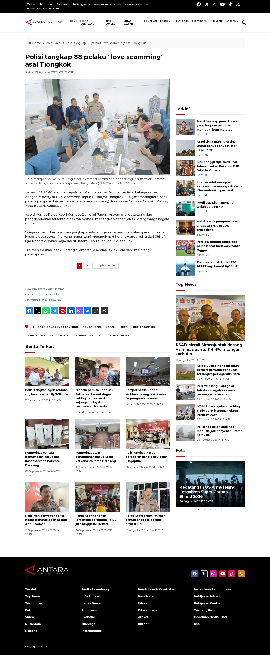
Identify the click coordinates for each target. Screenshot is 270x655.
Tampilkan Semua (105, 265)
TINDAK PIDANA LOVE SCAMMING (55, 327)
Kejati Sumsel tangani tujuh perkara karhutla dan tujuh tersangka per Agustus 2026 (218, 370)
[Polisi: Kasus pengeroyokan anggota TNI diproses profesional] (185, 227)
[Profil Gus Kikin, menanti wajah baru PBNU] (185, 208)
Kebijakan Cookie (207, 603)
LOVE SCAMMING (120, 335)
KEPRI (124, 327)
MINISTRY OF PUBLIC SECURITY (82, 335)
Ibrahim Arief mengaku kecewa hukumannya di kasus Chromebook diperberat (219, 186)
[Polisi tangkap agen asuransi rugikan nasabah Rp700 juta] (47, 371)
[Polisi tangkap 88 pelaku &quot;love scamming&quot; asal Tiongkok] (210, 317)
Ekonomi (165, 21)
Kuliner (143, 624)
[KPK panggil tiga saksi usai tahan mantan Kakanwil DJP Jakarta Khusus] (185, 168)
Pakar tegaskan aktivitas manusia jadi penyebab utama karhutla (219, 431)
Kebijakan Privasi (207, 596)
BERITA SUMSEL (144, 327)
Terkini (31, 4)
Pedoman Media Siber (210, 617)
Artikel (143, 617)
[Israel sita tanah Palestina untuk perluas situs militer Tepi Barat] (185, 147)
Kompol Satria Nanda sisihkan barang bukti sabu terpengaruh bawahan (146, 394)
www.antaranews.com (107, 4)
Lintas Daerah (128, 22)
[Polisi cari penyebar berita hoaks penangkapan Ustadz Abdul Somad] (47, 497)
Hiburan (217, 21)
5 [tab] (222, 510)
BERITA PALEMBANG (41, 335)
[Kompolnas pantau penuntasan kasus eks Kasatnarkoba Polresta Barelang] (47, 434)
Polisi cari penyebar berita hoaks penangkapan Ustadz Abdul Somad (46, 520)
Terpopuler (46, 4)
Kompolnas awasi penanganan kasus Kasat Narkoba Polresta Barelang (95, 457)
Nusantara (33, 624)
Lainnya (231, 21)
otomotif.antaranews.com (43, 8)
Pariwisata (199, 21)
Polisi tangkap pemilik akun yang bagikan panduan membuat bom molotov (217, 125)
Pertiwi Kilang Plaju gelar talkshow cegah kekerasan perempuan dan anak (217, 390)
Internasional (92, 631)
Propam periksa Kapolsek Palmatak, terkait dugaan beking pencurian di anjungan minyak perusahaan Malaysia (94, 398)
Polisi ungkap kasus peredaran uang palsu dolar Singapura (146, 457)
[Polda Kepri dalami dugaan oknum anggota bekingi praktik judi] (148, 497)
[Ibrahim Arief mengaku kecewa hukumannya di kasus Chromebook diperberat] (185, 188)
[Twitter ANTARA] (207, 4)
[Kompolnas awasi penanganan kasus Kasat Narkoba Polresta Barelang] (97, 434)
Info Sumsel (110, 22)
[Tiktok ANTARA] (230, 4)
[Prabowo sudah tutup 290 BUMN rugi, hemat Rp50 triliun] (185, 268)
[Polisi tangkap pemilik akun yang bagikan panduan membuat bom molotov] (185, 127)
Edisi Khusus (147, 610)
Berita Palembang (87, 22)
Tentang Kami (81, 4)
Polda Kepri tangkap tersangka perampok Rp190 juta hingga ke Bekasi (96, 520)
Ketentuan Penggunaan (212, 589)
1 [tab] (198, 510)
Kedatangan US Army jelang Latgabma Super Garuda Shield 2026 (207, 492)
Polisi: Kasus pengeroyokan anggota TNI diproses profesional (217, 226)
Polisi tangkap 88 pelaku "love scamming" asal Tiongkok (105, 43)
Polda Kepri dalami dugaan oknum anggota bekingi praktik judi (146, 520)
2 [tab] (204, 510)
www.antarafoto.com (138, 4)
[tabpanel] (210, 484)
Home (36, 43)
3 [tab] (210, 510)
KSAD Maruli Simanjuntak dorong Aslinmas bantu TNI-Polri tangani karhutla (209, 349)
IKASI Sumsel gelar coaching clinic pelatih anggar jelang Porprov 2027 (218, 411)
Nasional (31, 631)
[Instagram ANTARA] (214, 4)
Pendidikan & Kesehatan (156, 589)
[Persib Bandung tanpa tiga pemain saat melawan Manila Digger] (185, 247)
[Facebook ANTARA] (199, 4)
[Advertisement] (210, 78)
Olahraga (182, 21)
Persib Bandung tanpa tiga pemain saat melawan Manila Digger (218, 246)
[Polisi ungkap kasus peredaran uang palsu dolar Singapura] (148, 434)
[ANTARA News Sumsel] (46, 22)
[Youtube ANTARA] (222, 4)
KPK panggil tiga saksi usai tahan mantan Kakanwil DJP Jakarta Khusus (218, 166)
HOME (73, 21)
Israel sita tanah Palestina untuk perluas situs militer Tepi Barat (217, 146)
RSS (197, 624)
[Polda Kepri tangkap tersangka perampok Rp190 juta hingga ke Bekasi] (97, 497)
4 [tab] (216, 510)
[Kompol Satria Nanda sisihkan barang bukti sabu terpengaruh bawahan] (148, 371)
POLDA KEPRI (92, 327)
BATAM (111, 327)
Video (29, 617)
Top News (63, 4)
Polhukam (150, 21)
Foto (180, 450)
